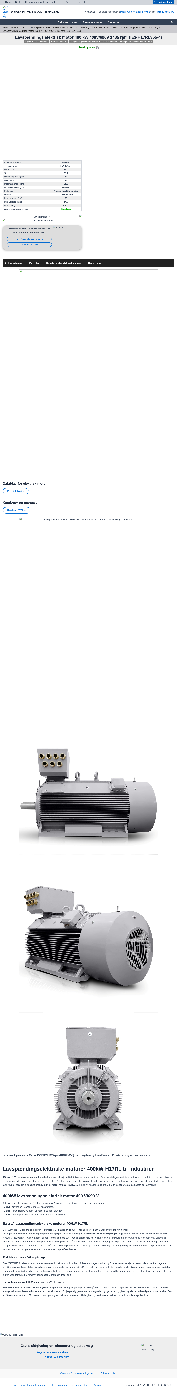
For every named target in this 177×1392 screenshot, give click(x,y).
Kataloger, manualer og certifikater (43, 2)
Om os (68, 2)
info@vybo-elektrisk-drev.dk (135, 12)
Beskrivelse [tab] (94, 263)
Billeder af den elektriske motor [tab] (63, 263)
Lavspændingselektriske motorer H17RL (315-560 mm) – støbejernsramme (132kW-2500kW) (80, 27)
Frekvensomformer (92, 22)
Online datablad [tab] (13, 263)
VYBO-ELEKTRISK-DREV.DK (35, 12)
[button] (172, 22)
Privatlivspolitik (109, 1373)
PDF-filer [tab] (34, 263)
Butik (17, 2)
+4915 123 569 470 (164, 12)
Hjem (8, 2)
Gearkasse (113, 22)
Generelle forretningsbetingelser (76, 1373)
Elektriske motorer (67, 22)
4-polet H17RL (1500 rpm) (144, 27)
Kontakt (81, 2)
